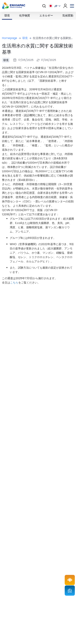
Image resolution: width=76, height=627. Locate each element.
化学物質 (24, 15)
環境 (7, 15)
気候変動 (67, 15)
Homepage (9, 38)
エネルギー (46, 15)
